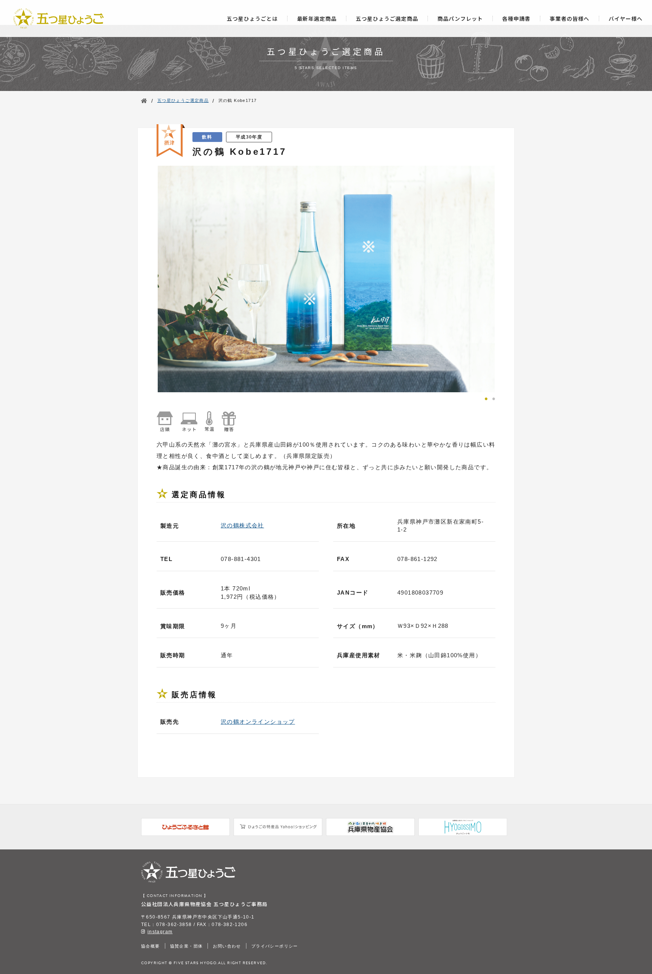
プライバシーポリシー (274, 946)
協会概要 (150, 946)
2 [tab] (493, 398)
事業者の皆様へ (569, 18)
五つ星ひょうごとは (252, 18)
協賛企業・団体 (186, 946)
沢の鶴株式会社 (242, 525)
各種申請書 (516, 18)
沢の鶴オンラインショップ (258, 721)
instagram (160, 931)
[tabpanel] (326, 279)
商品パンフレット (460, 18)
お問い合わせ (227, 946)
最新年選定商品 (317, 18)
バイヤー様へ (626, 18)
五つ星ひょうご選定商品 (387, 18)
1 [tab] (486, 398)
